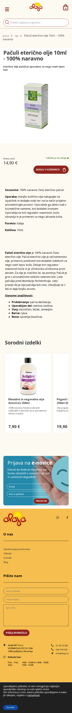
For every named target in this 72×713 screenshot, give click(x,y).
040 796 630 (61, 649)
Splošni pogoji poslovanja (17, 549)
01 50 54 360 (62, 645)
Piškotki (8, 553)
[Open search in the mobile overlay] (36, 22)
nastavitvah (33, 695)
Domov (6, 36)
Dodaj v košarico (48, 169)
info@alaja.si (62, 653)
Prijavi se (41, 501)
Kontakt (8, 557)
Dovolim (11, 707)
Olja (16, 36)
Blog (6, 562)
